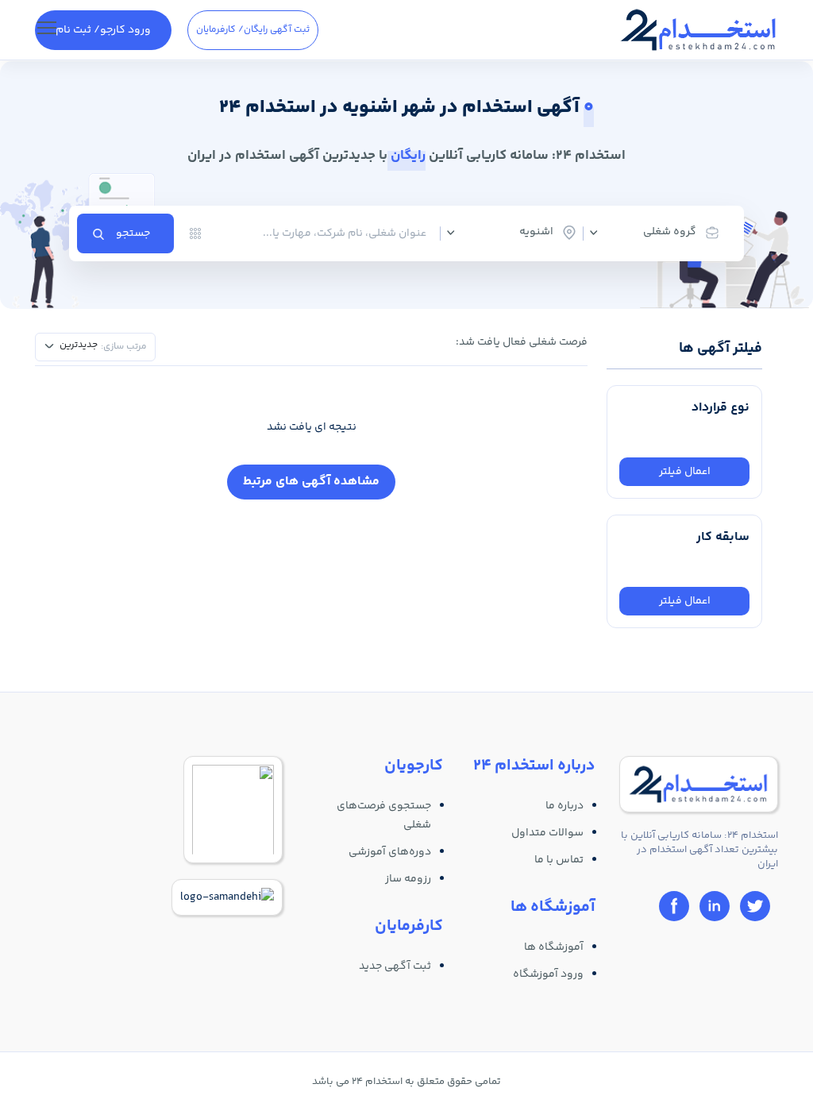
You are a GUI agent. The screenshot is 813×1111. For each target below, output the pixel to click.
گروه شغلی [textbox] (669, 232)
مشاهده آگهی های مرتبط (311, 482)
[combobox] (660, 233)
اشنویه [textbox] (536, 232)
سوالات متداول (547, 833)
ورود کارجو (103, 30)
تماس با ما (559, 860)
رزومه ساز (408, 879)
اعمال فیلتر (685, 471)
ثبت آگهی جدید (395, 966)
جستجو (133, 233)
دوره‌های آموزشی (390, 852)
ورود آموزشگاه (548, 974)
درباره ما (564, 806)
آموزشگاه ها (554, 947)
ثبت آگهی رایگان (253, 29)
